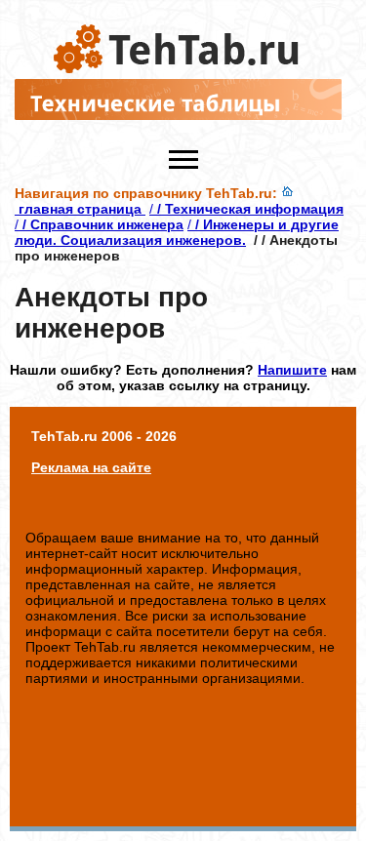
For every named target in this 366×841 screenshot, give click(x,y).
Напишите (292, 370)
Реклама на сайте (91, 467)
